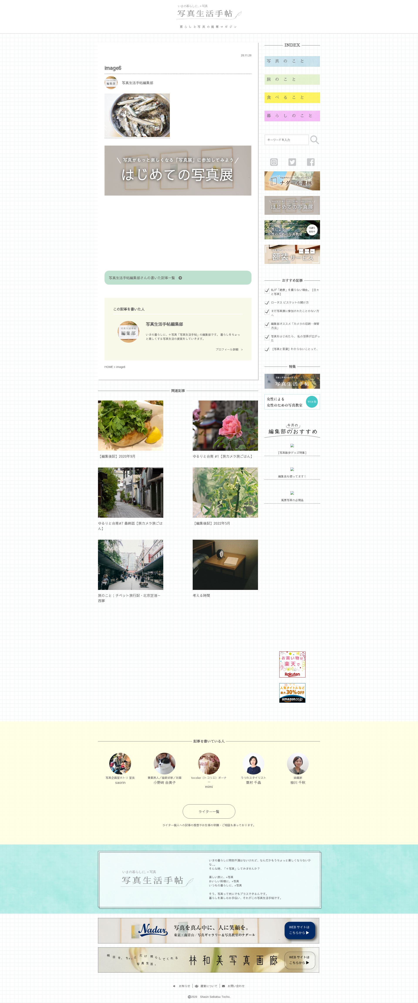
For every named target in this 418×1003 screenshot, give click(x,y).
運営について (207, 986)
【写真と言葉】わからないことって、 (295, 349)
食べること (287, 97)
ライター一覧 (209, 811)
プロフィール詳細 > (229, 349)
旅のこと (283, 79)
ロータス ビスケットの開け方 (290, 302)
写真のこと (287, 61)
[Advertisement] (177, 233)
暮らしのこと (292, 116)
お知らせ (183, 986)
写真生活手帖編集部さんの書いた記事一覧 (144, 277)
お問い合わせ (235, 986)
